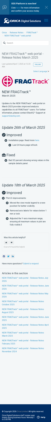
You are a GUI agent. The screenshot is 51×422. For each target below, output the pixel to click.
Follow (38, 64)
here (18, 8)
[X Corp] (8, 256)
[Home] (22, 20)
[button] (46, 19)
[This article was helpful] (6, 243)
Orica (4, 32)
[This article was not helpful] (11, 243)
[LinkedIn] (13, 256)
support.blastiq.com (11, 116)
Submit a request (31, 263)
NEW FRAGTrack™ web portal (17, 35)
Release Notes (16, 32)
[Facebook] (4, 256)
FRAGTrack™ (32, 32)
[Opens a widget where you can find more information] (41, 417)
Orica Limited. (22, 411)
